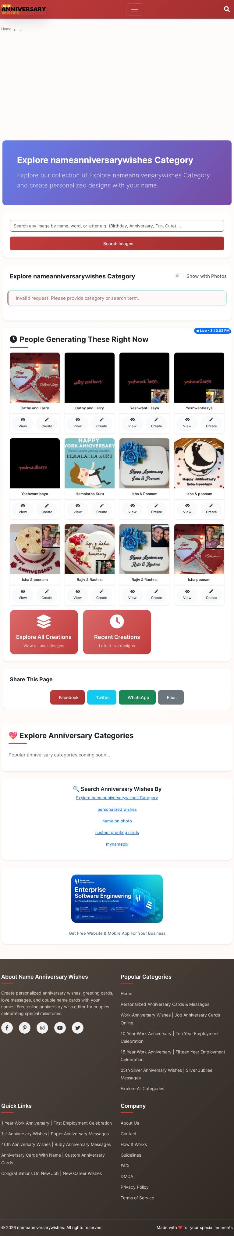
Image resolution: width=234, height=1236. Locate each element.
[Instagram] (42, 1028)
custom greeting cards (117, 832)
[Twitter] (77, 1028)
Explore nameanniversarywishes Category (117, 797)
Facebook (69, 697)
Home (6, 29)
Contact (128, 1133)
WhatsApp (138, 697)
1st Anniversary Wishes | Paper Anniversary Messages (55, 1133)
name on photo (117, 820)
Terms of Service (137, 1197)
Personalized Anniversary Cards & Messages (165, 1004)
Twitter (103, 697)
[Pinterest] (24, 1028)
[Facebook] (7, 1028)
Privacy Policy (135, 1187)
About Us (130, 1122)
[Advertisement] (117, 63)
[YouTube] (60, 1028)
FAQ (125, 1165)
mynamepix (117, 844)
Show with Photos (206, 276)
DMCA (127, 1176)
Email (172, 697)
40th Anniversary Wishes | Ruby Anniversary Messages (56, 1144)
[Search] (227, 9)
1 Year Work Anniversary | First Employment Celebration (56, 1122)
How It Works (134, 1144)
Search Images (118, 243)
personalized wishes (117, 809)
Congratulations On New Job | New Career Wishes (51, 1173)
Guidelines (131, 1155)
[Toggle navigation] (134, 9)
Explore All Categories (142, 1088)
